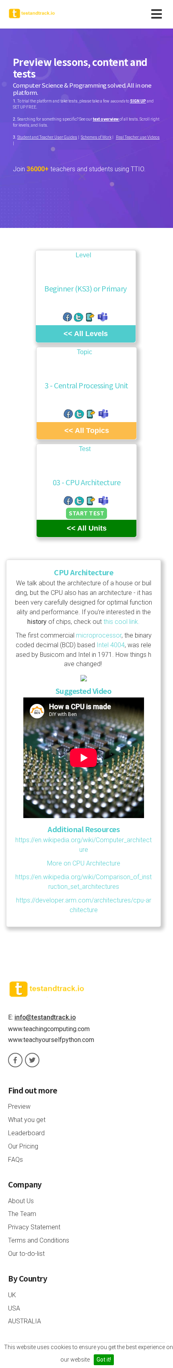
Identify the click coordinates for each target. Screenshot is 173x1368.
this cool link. (121, 622)
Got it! (104, 1359)
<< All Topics (86, 431)
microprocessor (99, 635)
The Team (22, 1214)
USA (14, 1308)
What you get (26, 1120)
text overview (106, 119)
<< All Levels (86, 334)
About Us (21, 1201)
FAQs (15, 1159)
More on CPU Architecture (83, 863)
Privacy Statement (34, 1227)
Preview (19, 1106)
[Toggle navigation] (158, 14)
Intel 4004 (111, 645)
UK (12, 1295)
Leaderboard (26, 1133)
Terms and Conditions (38, 1240)
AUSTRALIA (24, 1321)
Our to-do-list (26, 1253)
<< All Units (87, 528)
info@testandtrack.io (45, 1017)
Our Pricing (23, 1146)
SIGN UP (138, 101)
